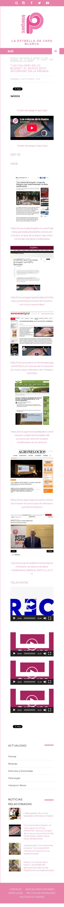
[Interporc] (32, 23)
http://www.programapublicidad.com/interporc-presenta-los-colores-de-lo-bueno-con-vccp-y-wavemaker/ (32, 301)
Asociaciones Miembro (39, 889)
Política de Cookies (32, 897)
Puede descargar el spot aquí (32, 110)
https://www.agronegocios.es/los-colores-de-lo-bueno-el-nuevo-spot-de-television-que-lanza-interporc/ (32, 503)
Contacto (16, 889)
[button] (32, 604)
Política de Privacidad (41, 893)
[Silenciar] (44, 618)
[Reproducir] (14, 618)
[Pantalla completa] (49, 618)
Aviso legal (15, 893)
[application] (32, 604)
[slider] (29, 618)
